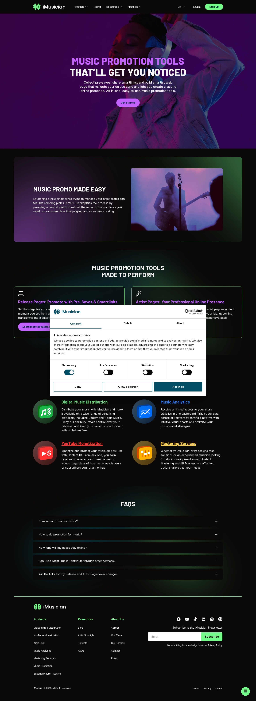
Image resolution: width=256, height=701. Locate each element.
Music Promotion (43, 665)
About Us (133, 6)
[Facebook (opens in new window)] (178, 619)
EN (179, 7)
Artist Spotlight (86, 635)
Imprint (218, 688)
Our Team (116, 635)
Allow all (178, 386)
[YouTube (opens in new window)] (187, 619)
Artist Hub (39, 642)
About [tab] (180, 323)
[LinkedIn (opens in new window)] (203, 619)
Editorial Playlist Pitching (47, 673)
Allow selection (128, 386)
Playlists (82, 642)
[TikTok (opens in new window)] (195, 619)
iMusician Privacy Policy (210, 645)
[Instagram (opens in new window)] (212, 619)
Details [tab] (128, 323)
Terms (196, 688)
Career (115, 627)
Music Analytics (42, 650)
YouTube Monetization (46, 635)
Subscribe (212, 636)
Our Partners (118, 642)
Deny (78, 386)
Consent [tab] (75, 323)
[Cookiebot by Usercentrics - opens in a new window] (187, 311)
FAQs (81, 650)
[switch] (108, 372)
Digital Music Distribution (47, 627)
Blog (80, 627)
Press (114, 658)
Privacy (207, 688)
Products (79, 6)
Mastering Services (45, 658)
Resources (112, 6)
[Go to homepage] (49, 6)
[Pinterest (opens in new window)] (220, 619)
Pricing (97, 6)
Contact (115, 650)
